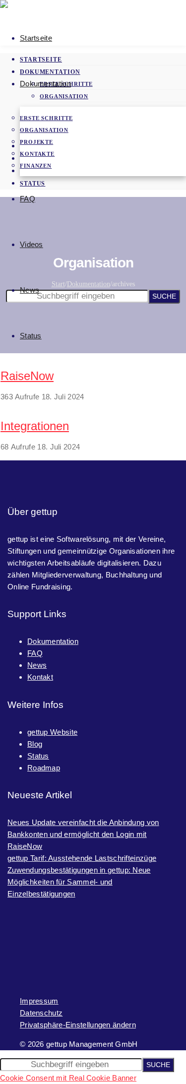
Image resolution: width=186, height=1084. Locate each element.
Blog (34, 744)
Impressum (39, 1001)
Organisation (44, 130)
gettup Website (52, 732)
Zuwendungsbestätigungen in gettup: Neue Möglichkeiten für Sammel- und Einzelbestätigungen (79, 882)
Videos (31, 244)
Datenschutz (41, 1013)
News (29, 290)
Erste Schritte (46, 118)
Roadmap (43, 768)
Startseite (36, 38)
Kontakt (40, 677)
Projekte (36, 142)
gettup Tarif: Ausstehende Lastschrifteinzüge (81, 858)
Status (31, 335)
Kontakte (37, 154)
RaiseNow (27, 376)
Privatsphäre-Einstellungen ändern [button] (78, 1024)
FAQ (27, 198)
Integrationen (34, 426)
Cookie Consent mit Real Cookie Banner (68, 1078)
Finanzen (36, 166)
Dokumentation (45, 83)
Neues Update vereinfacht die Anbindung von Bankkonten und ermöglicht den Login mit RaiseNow (83, 834)
